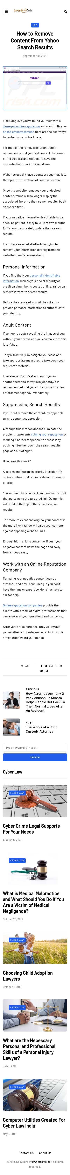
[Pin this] (60, 666)
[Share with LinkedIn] (55, 666)
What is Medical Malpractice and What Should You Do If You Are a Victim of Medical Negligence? (33, 902)
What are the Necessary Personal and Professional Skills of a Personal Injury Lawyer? (29, 1049)
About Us (45, 1153)
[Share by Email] (46, 671)
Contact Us (26, 1153)
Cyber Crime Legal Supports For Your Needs (31, 828)
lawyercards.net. (42, 1161)
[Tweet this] (46, 666)
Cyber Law (17, 793)
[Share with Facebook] (41, 666)
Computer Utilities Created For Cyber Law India (34, 1122)
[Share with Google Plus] (51, 666)
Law (35, 25)
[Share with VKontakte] (41, 671)
